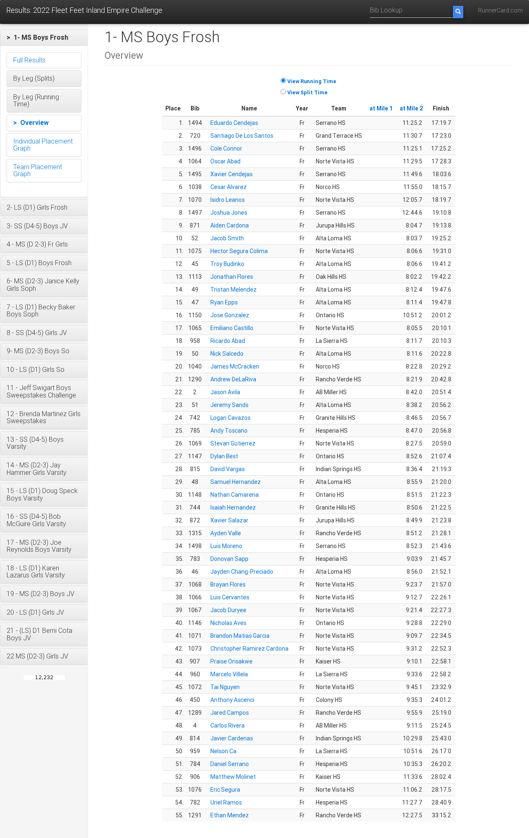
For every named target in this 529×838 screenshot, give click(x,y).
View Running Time (311, 81)
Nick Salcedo (226, 353)
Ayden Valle (225, 533)
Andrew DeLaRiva (233, 379)
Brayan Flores (227, 584)
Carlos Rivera (227, 725)
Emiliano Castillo (231, 328)
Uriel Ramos (226, 802)
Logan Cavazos (230, 417)
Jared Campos (229, 712)
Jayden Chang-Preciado (241, 571)
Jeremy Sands (229, 405)
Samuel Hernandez (235, 482)
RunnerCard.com (500, 10)
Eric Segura (225, 789)
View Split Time (307, 92)
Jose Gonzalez (229, 315)
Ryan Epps (224, 302)
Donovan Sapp (229, 559)
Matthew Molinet (233, 777)
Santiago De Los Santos (241, 135)
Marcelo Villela (229, 674)
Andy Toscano (229, 430)
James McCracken (234, 366)
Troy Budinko (227, 264)
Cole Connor (226, 148)
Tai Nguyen (225, 687)
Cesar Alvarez (228, 187)
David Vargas (227, 469)
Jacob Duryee (228, 610)
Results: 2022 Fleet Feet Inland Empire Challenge (84, 10)
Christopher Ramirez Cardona (249, 648)
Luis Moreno (226, 546)
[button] (44, 37)
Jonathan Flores (231, 276)
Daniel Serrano (229, 764)
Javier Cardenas (231, 738)
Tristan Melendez (233, 289)
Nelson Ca (223, 751)
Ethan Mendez (229, 815)
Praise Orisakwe (231, 661)
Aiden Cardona (229, 225)
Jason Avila (225, 392)
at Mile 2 (411, 108)
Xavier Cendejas (231, 174)
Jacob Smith (227, 238)
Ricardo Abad (227, 341)
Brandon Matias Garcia (239, 635)
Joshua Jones (228, 212)
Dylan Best (224, 456)
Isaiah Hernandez (233, 507)
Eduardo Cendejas (234, 123)
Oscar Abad (225, 161)
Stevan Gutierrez (232, 443)
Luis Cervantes (229, 597)
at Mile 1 (381, 108)
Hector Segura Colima (239, 251)
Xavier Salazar (229, 520)
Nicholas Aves (228, 623)
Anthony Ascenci (232, 700)
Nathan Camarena (234, 494)
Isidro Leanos (227, 200)
